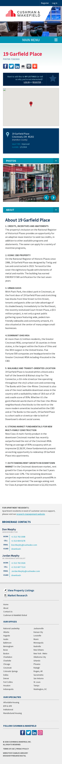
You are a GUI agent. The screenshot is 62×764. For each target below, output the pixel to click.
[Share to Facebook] (5, 66)
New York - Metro (40, 653)
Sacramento (38, 675)
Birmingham (8, 646)
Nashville (37, 646)
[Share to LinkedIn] (17, 66)
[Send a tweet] (11, 66)
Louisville (37, 635)
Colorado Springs (10, 671)
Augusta (6, 635)
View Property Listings (21, 590)
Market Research (17, 595)
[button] (31, 104)
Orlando (37, 660)
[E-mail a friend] (23, 66)
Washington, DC (40, 689)
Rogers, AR (38, 671)
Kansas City (38, 632)
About (5, 608)
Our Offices (10, 621)
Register (45, 3)
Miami (36, 639)
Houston (6, 685)
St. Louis (37, 682)
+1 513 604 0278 (18, 540)
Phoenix (37, 664)
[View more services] (34, 66)
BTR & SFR (7, 706)
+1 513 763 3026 (18, 563)
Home (5, 604)
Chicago (6, 664)
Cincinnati (7, 668)
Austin (5, 639)
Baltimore (7, 642)
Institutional (8, 709)
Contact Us (7, 611)
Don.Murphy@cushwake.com (24, 545)
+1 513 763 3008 (18, 536)
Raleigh (37, 668)
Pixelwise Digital (18, 756)
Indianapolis (8, 689)
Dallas (5, 675)
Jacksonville (38, 628)
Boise (5, 650)
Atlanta (6, 632)
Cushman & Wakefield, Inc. (20, 742)
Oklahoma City (40, 657)
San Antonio (39, 678)
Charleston (7, 657)
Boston (6, 653)
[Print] (28, 66)
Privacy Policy (22, 749)
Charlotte (7, 660)
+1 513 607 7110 (18, 567)
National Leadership (11, 628)
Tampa (36, 685)
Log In (27, 82)
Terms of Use (9, 749)
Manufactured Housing (12, 713)
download (15, 548)
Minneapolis (38, 642)
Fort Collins (8, 682)
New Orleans (39, 650)
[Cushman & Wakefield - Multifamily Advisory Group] (28, 13)
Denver (6, 678)
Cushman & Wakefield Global (15, 615)
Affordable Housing (11, 702)
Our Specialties (12, 697)
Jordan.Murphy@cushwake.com (25, 571)
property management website (31, 514)
